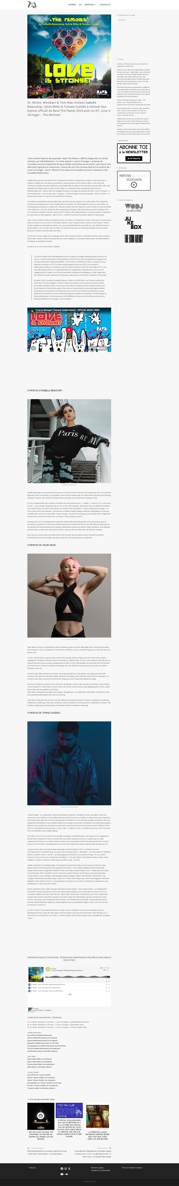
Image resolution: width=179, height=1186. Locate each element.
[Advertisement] (69, 137)
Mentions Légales (97, 1168)
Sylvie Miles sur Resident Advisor (39, 1067)
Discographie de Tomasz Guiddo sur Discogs (44, 1083)
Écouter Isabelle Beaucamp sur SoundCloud (43, 1048)
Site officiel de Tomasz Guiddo (38, 1075)
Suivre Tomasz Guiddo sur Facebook (41, 1077)
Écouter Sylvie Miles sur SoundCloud (40, 1064)
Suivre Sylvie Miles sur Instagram (39, 1062)
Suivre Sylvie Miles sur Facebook (39, 1059)
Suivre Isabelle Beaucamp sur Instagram (42, 1040)
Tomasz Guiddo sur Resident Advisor (41, 1088)
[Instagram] (65, 1168)
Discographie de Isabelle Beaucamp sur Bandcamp (46, 1046)
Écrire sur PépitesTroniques (132, 1168)
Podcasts (32, 1168)
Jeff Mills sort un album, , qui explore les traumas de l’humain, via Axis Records (41, 1135)
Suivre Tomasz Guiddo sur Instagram (41, 1080)
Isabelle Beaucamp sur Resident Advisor (42, 1051)
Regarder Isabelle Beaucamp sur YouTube (43, 1043)
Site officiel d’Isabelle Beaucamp (39, 1035)
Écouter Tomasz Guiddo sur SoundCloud (42, 1085)
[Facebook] (62, 1168)
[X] (69, 1168)
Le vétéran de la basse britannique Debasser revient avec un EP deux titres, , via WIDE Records (98, 1135)
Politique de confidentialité (100, 1170)
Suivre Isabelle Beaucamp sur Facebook (42, 1038)
